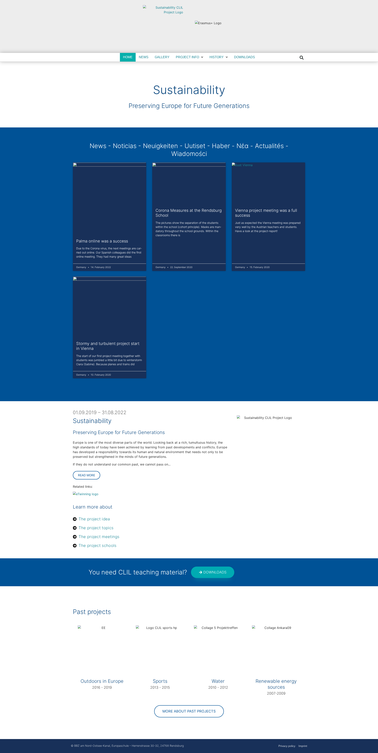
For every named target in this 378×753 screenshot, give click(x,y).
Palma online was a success (102, 241)
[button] (302, 58)
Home (127, 57)
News (143, 57)
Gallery (162, 57)
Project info (187, 57)
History (216, 57)
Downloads (244, 57)
